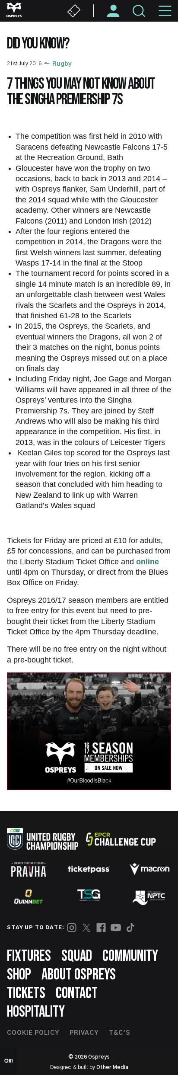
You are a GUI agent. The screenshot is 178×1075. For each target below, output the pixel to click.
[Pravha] (28, 869)
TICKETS (26, 993)
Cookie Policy (33, 1033)
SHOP (19, 975)
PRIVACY (84, 1033)
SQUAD (76, 956)
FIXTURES (29, 956)
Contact (77, 993)
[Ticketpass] (89, 869)
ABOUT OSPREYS (78, 975)
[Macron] (149, 869)
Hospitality (36, 1012)
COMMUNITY (130, 956)
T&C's (119, 1033)
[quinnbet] (28, 897)
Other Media (112, 1067)
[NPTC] (149, 897)
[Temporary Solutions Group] (89, 896)
